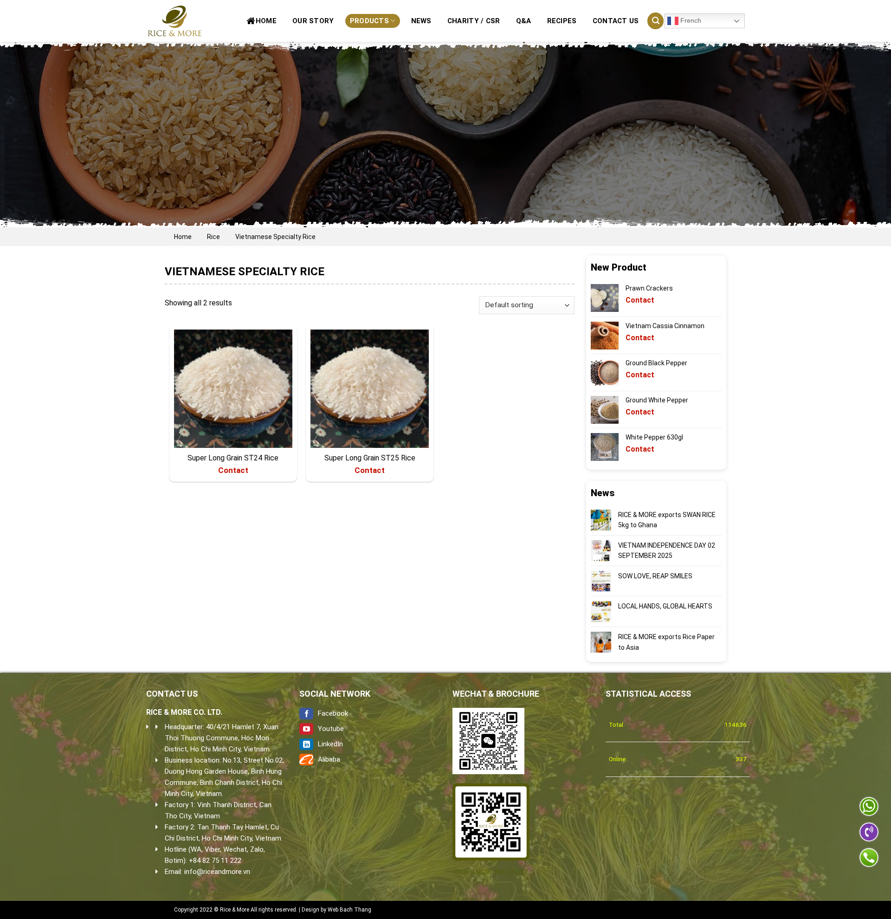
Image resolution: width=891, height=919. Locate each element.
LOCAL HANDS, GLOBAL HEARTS (665, 606)
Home (266, 21)
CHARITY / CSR (473, 21)
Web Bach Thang (349, 909)
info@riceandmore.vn (217, 871)
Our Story (313, 21)
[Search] (655, 21)
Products (369, 21)
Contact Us (616, 21)
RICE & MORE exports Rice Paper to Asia (666, 642)
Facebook (333, 713)
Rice (213, 236)
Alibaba (329, 759)
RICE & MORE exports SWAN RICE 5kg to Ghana (667, 520)
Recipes (562, 21)
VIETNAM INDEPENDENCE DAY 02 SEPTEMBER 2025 (666, 550)
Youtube (331, 729)
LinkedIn (330, 744)
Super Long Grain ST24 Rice (232, 457)
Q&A (523, 21)
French (689, 20)
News (421, 21)
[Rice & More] (176, 21)
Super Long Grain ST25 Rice (369, 457)
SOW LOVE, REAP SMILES (655, 576)
